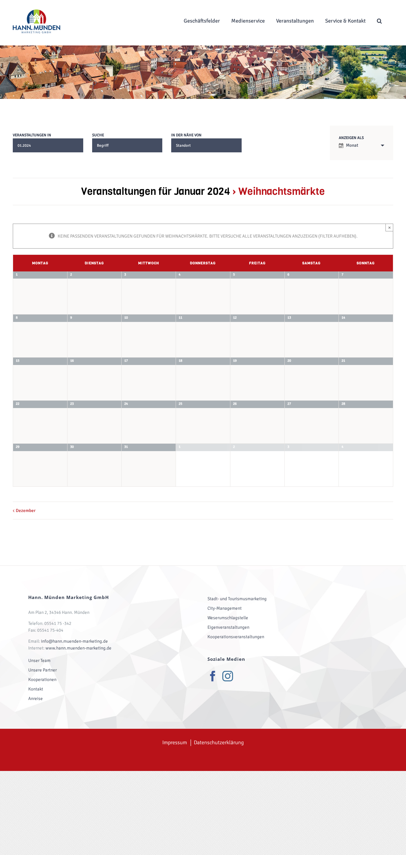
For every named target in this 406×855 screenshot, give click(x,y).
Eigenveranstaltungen (228, 627)
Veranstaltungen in (32, 135)
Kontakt (35, 689)
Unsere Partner (42, 670)
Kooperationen (42, 679)
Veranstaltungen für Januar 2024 (155, 191)
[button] (379, 20)
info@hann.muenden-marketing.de (74, 641)
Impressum (174, 742)
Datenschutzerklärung (219, 742)
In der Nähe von (186, 135)
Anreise (35, 698)
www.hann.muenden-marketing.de (78, 648)
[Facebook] (212, 676)
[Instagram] (227, 676)
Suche (98, 135)
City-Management (224, 608)
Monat (352, 145)
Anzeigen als (351, 138)
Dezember (26, 510)
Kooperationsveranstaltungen (235, 636)
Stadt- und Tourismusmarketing (237, 598)
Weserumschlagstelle (227, 617)
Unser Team (39, 660)
